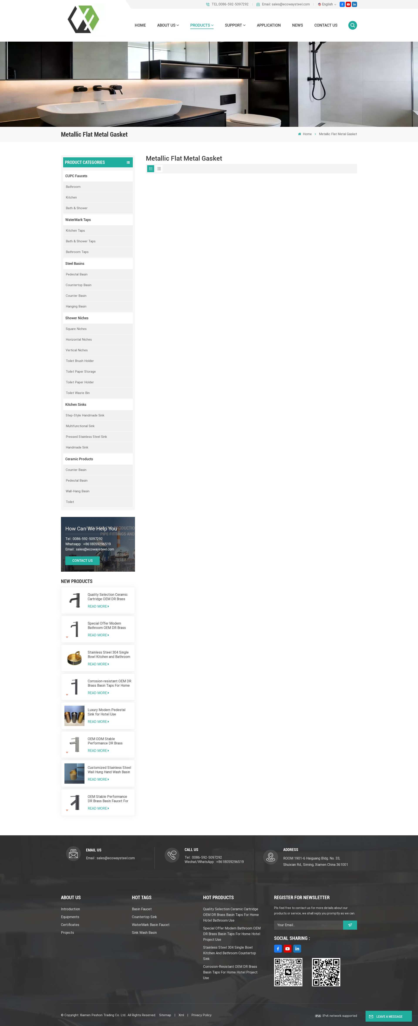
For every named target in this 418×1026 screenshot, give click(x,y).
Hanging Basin (76, 306)
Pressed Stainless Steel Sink (86, 437)
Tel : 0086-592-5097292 (203, 857)
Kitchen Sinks (75, 405)
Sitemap (165, 1015)
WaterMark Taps (78, 220)
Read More (97, 606)
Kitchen (71, 197)
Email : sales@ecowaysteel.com (110, 858)
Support (233, 25)
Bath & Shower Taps (81, 241)
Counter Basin (76, 296)
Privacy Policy (201, 1015)
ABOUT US (166, 25)
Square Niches (76, 329)
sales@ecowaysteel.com (95, 549)
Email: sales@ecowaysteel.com (286, 4)
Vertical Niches (77, 350)
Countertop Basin (78, 285)
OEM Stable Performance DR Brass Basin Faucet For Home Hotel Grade (108, 799)
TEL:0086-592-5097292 (230, 4)
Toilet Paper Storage (81, 372)
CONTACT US (325, 25)
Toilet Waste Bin (78, 393)
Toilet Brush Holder (80, 361)
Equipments (70, 917)
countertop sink (144, 917)
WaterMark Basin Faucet (151, 925)
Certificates (70, 925)
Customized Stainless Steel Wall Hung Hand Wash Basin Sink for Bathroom (109, 770)
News (297, 25)
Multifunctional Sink (80, 426)
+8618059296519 (97, 544)
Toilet (70, 502)
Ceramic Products (79, 459)
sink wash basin (144, 933)
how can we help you (91, 529)
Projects (67, 933)
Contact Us (82, 561)
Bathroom (73, 187)
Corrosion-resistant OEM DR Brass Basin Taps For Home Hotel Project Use (109, 683)
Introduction (70, 909)
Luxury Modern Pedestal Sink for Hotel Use (106, 712)
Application (269, 25)
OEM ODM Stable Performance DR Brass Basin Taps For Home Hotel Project (109, 741)
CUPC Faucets (76, 176)
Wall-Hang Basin (77, 491)
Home (140, 25)
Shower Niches (76, 318)
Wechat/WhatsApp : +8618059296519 (214, 862)
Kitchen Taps (75, 231)
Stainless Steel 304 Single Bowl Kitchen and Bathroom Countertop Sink (109, 654)
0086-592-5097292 (88, 539)
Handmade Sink (77, 447)
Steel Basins (74, 264)
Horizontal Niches (79, 339)
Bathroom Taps (77, 252)
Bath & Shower (77, 208)
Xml (181, 1015)
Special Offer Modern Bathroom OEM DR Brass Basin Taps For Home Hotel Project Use (109, 625)
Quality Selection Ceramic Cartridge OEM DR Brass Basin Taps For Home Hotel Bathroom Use (109, 597)
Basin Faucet (142, 909)
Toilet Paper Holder (80, 382)
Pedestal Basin (77, 274)
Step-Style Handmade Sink (85, 415)
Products (200, 25)
